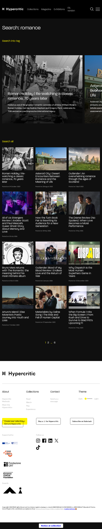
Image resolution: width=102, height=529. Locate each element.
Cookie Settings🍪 (70, 509)
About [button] (5, 392)
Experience (30, 409)
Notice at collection (51, 525)
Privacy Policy (49, 509)
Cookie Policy (59, 509)
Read (28, 399)
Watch (29, 402)
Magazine (46, 9)
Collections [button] (32, 392)
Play (28, 406)
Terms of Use (40, 509)
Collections (33, 9)
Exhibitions (59, 9)
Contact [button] (55, 392)
